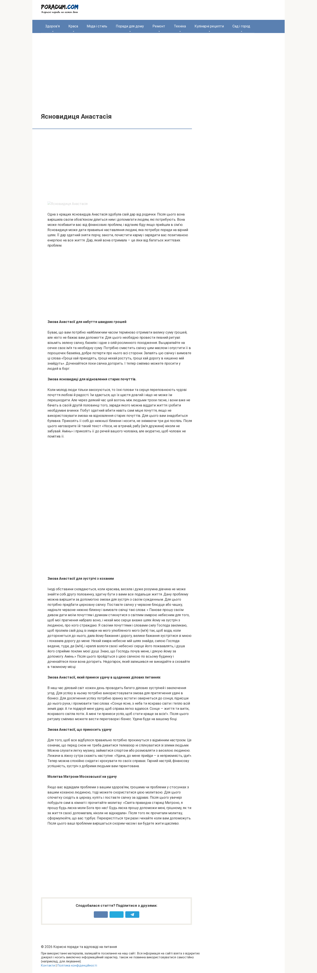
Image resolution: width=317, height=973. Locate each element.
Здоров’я (52, 26)
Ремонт (158, 26)
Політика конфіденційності (77, 965)
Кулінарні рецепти (209, 26)
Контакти (48, 965)
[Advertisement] (158, 69)
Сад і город (241, 26)
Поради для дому (130, 26)
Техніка (180, 26)
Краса (73, 26)
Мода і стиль (97, 26)
